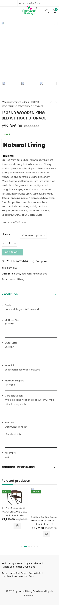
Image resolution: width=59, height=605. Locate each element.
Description (10, 294)
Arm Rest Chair (18, 573)
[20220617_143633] (48, 90)
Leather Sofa (10, 576)
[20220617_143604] (29, 90)
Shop (26, 102)
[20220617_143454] (11, 90)
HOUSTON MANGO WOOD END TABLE (22, 511)
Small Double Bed (25, 566)
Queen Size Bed (34, 563)
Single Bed (8, 566)
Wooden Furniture (11, 102)
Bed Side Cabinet (19, 508)
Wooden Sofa (26, 576)
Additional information (18, 467)
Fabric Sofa (35, 573)
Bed (18, 273)
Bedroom (27, 273)
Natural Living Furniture (30, 591)
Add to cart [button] (17, 526)
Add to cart (12, 252)
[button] (21, 546)
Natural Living (24, 145)
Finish (6, 234)
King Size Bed (40, 273)
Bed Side (6, 508)
